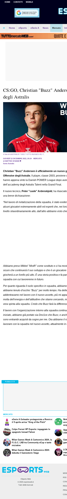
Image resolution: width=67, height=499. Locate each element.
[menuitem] (4, 28)
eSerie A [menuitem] (35, 28)
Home (7, 2)
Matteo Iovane (12, 161)
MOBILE (29, 2)
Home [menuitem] (12, 28)
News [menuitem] (45, 28)
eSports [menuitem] (23, 28)
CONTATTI (18, 2)
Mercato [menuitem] (56, 28)
